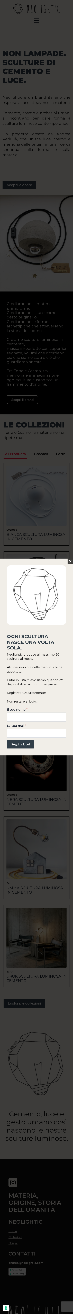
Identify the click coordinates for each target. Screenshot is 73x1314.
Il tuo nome (17, 709)
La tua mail (16, 725)
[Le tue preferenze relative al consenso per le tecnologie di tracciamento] (6, 1308)
